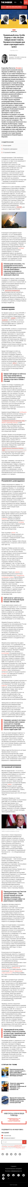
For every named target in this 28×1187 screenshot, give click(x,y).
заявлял (17, 572)
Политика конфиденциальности (13, 1171)
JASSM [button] (13, 318)
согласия (21, 522)
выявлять (4, 685)
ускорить (4, 673)
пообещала (23, 412)
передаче (4, 518)
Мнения (14, 31)
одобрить (4, 670)
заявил (10, 784)
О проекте (13, 1166)
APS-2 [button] (14, 363)
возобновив (5, 653)
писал (13, 532)
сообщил (21, 248)
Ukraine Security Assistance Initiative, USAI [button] (12, 449)
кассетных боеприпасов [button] (12, 290)
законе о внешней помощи (10, 422)
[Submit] (24, 1142)
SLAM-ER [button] (5, 320)
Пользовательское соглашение (13, 1168)
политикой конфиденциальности (14, 1146)
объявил (18, 68)
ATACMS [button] (19, 207)
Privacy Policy (18, 1147)
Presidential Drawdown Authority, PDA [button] (13, 420)
